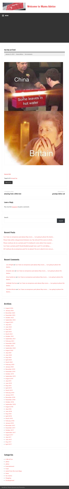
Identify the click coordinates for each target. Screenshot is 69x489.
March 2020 (9, 362)
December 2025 (10, 313)
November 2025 (10, 315)
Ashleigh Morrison (11, 283)
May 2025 (8, 329)
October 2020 (9, 345)
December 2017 (10, 425)
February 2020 (9, 364)
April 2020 (8, 360)
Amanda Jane (10, 271)
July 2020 (8, 352)
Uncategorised (9, 480)
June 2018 (8, 411)
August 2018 (9, 406)
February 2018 (9, 420)
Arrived (13, 178)
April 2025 (8, 331)
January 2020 (9, 367)
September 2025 (10, 320)
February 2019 (9, 392)
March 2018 (9, 418)
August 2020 (9, 350)
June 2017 (8, 439)
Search (6, 217)
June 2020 (8, 355)
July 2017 (8, 437)
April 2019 (8, 388)
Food (6, 468)
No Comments (28, 54)
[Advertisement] (34, 31)
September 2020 (10, 348)
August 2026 (9, 308)
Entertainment (9, 466)
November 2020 (10, 343)
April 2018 (8, 416)
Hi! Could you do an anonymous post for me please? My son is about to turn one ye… (28, 249)
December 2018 (10, 397)
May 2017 (8, 442)
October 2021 (9, 336)
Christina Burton (11, 289)
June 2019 (8, 383)
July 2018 (8, 409)
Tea (16, 178)
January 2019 (9, 395)
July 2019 (8, 381)
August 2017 (9, 435)
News (7, 473)
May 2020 (8, 357)
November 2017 (10, 428)
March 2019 (9, 390)
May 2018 (8, 413)
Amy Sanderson (11, 277)
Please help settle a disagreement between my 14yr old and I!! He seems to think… (28, 240)
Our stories (8, 475)
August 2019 (9, 378)
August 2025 (9, 322)
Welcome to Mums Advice (41, 6)
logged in (15, 207)
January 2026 (9, 310)
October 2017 (9, 430)
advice (7, 461)
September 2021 (10, 338)
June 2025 (8, 327)
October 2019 (9, 374)
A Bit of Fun (8, 182)
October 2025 (9, 317)
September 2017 (10, 432)
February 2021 (9, 341)
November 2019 (10, 371)
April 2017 (8, 444)
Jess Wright (9, 264)
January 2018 (9, 423)
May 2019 (8, 385)
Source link (7, 174)
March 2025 (9, 334)
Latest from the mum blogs (13, 471)
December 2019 (10, 369)
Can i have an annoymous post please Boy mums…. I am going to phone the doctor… (28, 237)
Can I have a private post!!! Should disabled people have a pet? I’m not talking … (27, 246)
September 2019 (10, 376)
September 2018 (10, 404)
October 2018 (9, 402)
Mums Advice (19, 54)
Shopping (8, 478)
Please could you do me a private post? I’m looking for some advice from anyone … (28, 243)
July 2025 (8, 324)
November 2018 (10, 399)
